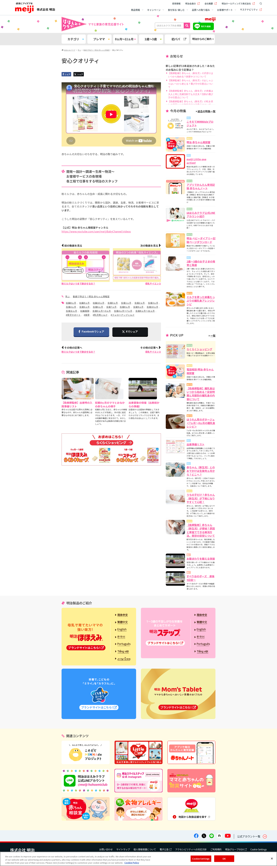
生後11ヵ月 (71, 311)
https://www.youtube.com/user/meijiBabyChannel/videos (96, 231)
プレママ (99, 39)
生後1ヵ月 (126, 303)
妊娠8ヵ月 (71, 303)
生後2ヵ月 (139, 303)
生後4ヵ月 (71, 307)
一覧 (212, 335)
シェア (67, 74)
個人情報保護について (145, 849)
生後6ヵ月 (98, 307)
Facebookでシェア (93, 331)
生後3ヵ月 (153, 303)
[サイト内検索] (260, 3)
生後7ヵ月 (111, 307)
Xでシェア (132, 331)
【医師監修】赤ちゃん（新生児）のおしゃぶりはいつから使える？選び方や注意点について (190, 83)
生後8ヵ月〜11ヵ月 (145, 311)
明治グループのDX (234, 849)
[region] (138, 859)
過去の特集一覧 (206, 111)
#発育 (87, 315)
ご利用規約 (216, 849)
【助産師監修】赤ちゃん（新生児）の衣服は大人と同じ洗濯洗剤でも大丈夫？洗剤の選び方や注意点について (190, 94)
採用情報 (176, 3)
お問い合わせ (106, 849)
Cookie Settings (258, 849)
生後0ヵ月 (113, 303)
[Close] (271, 858)
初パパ (176, 39)
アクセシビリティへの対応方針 (191, 849)
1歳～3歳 (151, 39)
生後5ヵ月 (84, 307)
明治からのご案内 (201, 39)
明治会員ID (190, 3)
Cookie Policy (131, 862)
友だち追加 (206, 26)
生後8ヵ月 (125, 307)
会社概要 (209, 3)
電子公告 (164, 849)
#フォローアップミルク (122, 315)
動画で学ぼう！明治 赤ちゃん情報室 (91, 296)
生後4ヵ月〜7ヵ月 (123, 311)
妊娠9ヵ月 (84, 303)
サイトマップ (123, 849)
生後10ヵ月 (152, 307)
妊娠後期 (84, 311)
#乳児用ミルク (100, 315)
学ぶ (67, 296)
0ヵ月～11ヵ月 (124, 39)
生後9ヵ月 (138, 307)
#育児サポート (73, 315)
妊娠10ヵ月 (98, 303)
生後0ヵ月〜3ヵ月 (101, 311)
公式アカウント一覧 (248, 836)
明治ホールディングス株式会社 (236, 3)
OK (224, 858)
